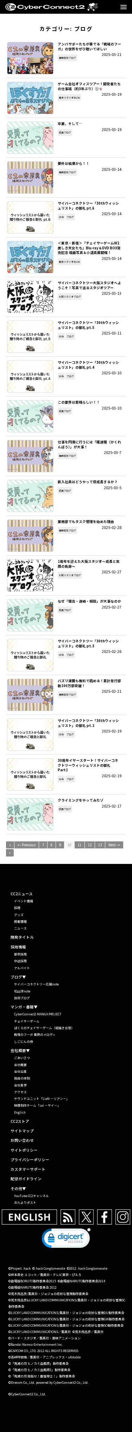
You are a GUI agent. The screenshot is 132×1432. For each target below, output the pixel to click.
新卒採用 (20, 954)
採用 (17, 907)
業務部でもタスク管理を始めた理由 (30, 535)
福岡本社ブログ (67, 58)
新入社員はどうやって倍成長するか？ (30, 496)
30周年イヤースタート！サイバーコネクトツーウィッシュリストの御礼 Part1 (30, 774)
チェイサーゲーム (26, 1021)
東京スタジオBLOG (69, 97)
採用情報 (18, 947)
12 (90, 844)
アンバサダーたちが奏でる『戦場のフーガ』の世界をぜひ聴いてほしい (30, 58)
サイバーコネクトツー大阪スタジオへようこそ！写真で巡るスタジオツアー (30, 297)
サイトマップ (22, 1131)
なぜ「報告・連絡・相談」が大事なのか (30, 615)
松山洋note (22, 991)
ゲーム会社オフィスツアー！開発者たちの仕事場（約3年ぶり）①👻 (30, 98)
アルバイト (22, 968)
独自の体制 (22, 1078)
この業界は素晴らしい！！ (30, 416)
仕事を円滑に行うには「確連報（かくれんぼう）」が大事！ (30, 456)
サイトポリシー (24, 1150)
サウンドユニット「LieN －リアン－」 (41, 1098)
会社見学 (20, 1085)
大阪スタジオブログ (70, 296)
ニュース (20, 928)
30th (61, 217)
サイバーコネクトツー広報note (36, 984)
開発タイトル (22, 937)
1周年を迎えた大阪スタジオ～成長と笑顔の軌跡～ (30, 575)
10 (69, 844)
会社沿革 (20, 1071)
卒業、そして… (30, 138)
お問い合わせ (22, 1140)
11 (79, 844)
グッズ (19, 915)
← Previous (27, 844)
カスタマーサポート (28, 1169)
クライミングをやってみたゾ (30, 814)
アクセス (20, 1092)
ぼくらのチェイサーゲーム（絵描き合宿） (44, 1028)
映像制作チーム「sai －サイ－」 (37, 1105)
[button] (66, 1240)
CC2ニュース (22, 894)
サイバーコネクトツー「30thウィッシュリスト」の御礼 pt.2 (30, 734)
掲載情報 (20, 921)
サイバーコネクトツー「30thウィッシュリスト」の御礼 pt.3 (30, 655)
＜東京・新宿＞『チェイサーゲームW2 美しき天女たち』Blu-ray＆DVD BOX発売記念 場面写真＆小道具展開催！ (30, 257)
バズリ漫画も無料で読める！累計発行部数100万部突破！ (30, 695)
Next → (114, 844)
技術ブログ (22, 998)
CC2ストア (20, 1121)
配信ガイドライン (26, 1179)
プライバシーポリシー (30, 1160)
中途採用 (20, 961)
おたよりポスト (25, 1202)
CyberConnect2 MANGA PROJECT (37, 1014)
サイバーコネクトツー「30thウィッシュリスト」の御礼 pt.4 (30, 376)
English (20, 1112)
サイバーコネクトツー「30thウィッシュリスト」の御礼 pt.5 (30, 336)
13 (100, 844)
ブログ (70, 217)
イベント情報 (23, 901)
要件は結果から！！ (30, 177)
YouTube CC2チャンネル (31, 1196)
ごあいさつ (22, 1058)
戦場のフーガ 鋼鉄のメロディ (35, 1034)
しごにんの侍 (23, 1041)
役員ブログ (65, 132)
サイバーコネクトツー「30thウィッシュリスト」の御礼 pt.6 (30, 217)
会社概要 (20, 1065)
